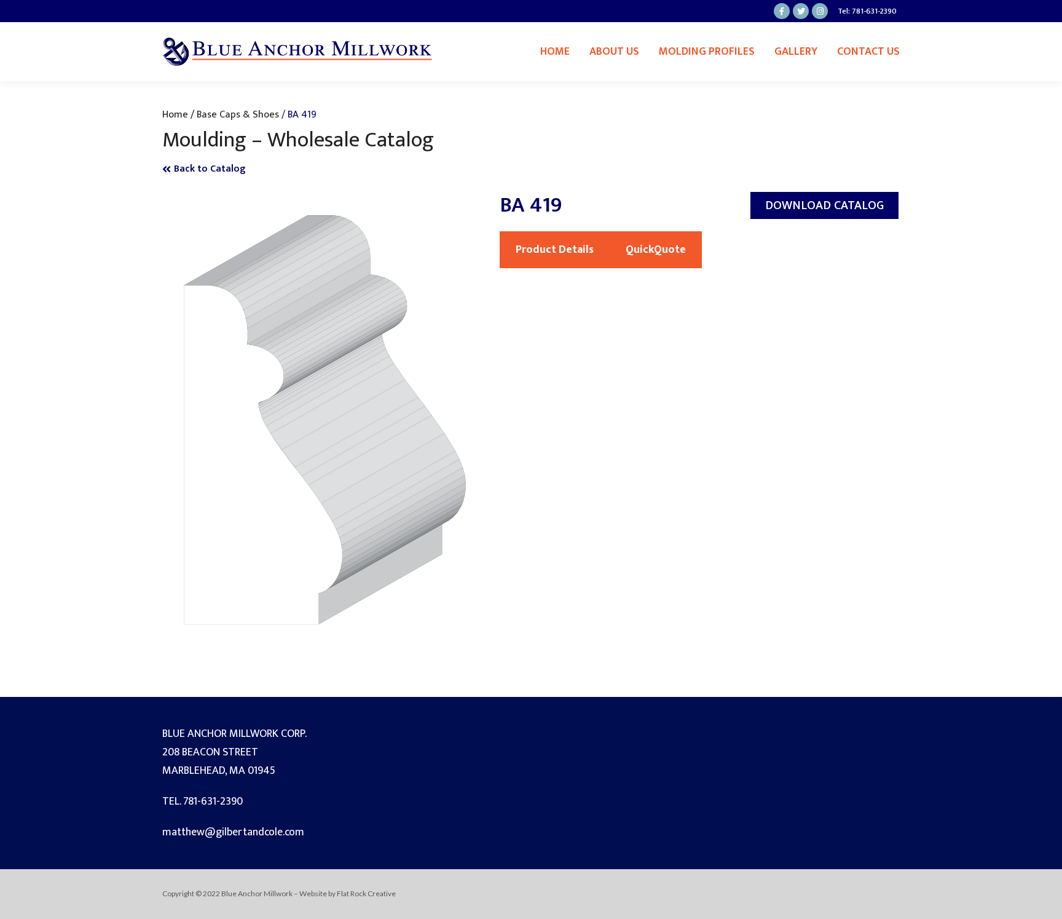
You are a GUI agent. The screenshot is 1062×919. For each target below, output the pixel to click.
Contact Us (868, 51)
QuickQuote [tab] (656, 250)
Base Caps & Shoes (238, 114)
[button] (824, 205)
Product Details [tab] (555, 250)
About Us (614, 51)
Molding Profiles (707, 51)
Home (555, 51)
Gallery (795, 51)
